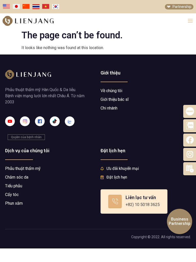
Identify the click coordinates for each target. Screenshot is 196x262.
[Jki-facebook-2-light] (40, 121)
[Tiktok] (54, 121)
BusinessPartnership (179, 221)
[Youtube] (10, 121)
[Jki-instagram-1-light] (25, 121)
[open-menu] (190, 21)
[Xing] (70, 121)
